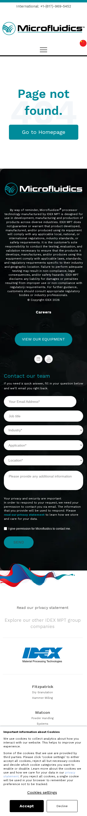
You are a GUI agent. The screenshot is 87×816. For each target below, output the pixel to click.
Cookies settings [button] (42, 792)
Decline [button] (62, 806)
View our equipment (43, 339)
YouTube (48, 359)
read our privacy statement (24, 514)
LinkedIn (38, 359)
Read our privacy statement (42, 607)
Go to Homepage (43, 132)
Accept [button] (27, 806)
